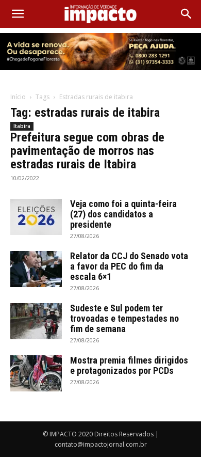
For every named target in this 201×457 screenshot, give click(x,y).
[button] (17, 14)
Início (18, 96)
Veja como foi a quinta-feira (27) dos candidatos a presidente (123, 214)
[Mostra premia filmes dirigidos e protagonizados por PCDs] (36, 373)
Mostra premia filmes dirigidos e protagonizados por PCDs (129, 365)
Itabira (21, 126)
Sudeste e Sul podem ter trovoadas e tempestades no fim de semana (124, 318)
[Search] (186, 14)
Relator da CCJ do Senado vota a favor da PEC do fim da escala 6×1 (129, 266)
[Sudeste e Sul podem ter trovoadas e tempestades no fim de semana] (36, 321)
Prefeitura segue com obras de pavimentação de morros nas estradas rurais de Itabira (87, 150)
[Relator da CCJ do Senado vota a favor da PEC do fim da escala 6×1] (36, 269)
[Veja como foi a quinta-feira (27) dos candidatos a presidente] (36, 217)
